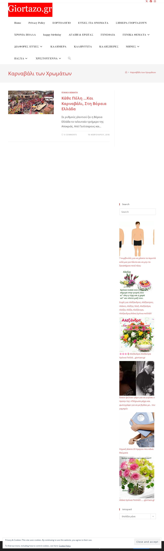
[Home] (126, 72)
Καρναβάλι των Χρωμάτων (143, 72)
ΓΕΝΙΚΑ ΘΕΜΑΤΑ (70, 92)
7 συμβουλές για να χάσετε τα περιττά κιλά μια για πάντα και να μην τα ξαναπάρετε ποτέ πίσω (137, 262)
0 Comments (70, 134)
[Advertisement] (137, 149)
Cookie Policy (65, 545)
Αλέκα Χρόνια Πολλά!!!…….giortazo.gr (137, 500)
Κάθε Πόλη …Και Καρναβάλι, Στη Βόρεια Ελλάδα (84, 103)
